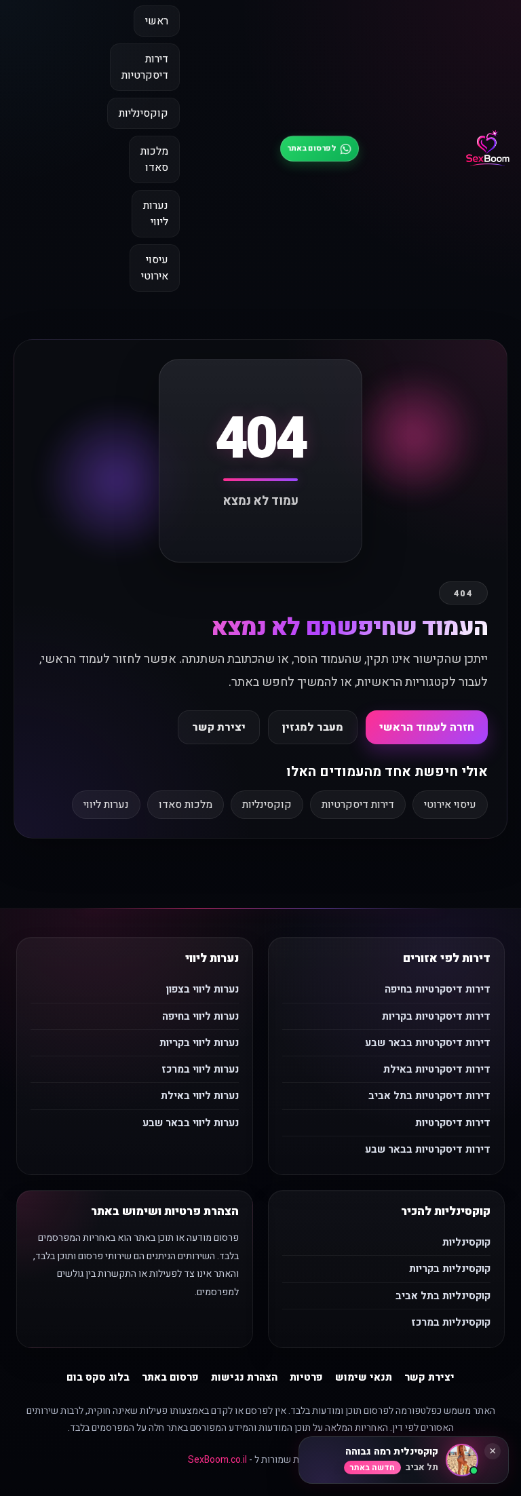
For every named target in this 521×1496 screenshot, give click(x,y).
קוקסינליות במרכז (450, 1322)
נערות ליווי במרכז (200, 1069)
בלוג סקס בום (98, 1377)
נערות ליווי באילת (200, 1095)
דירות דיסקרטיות (144, 67)
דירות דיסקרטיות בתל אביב (429, 1095)
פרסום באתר (170, 1377)
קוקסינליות (143, 113)
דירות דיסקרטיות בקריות (436, 1016)
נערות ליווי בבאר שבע (190, 1122)
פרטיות (306, 1377)
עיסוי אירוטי (154, 268)
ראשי (156, 21)
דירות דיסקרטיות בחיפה (437, 989)
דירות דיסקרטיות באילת (436, 1069)
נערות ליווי (155, 213)
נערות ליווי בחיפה (200, 1016)
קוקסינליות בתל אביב (442, 1295)
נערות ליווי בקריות (199, 1042)
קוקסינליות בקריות (449, 1268)
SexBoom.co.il (217, 1460)
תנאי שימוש (363, 1377)
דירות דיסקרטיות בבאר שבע (427, 1042)
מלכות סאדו (154, 159)
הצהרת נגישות (244, 1377)
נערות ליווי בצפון (202, 989)
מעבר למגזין (312, 727)
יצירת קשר (219, 727)
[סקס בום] (487, 148)
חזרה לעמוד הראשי (426, 727)
